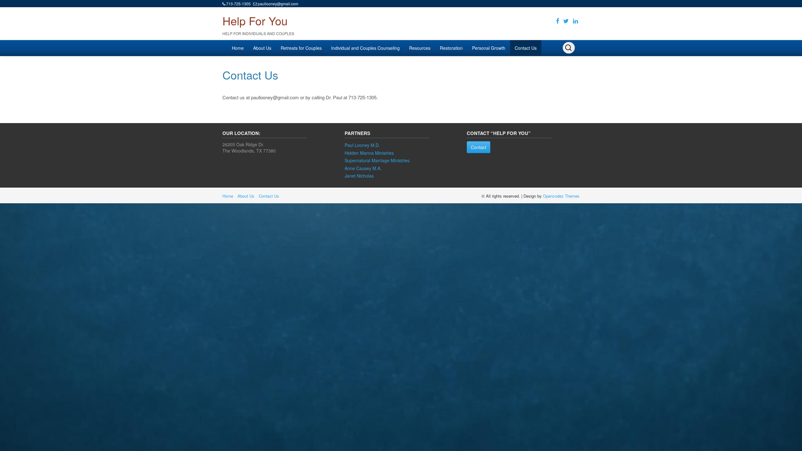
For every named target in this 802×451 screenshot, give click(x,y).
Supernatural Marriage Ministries (377, 160)
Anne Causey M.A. (363, 168)
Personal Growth (488, 48)
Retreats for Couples (301, 48)
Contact (478, 147)
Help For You (255, 21)
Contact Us (526, 48)
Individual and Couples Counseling (365, 48)
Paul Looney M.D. (362, 145)
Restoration (451, 48)
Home (238, 48)
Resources (419, 48)
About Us (262, 48)
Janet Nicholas (359, 176)
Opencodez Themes (561, 196)
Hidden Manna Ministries (369, 153)
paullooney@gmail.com (278, 3)
